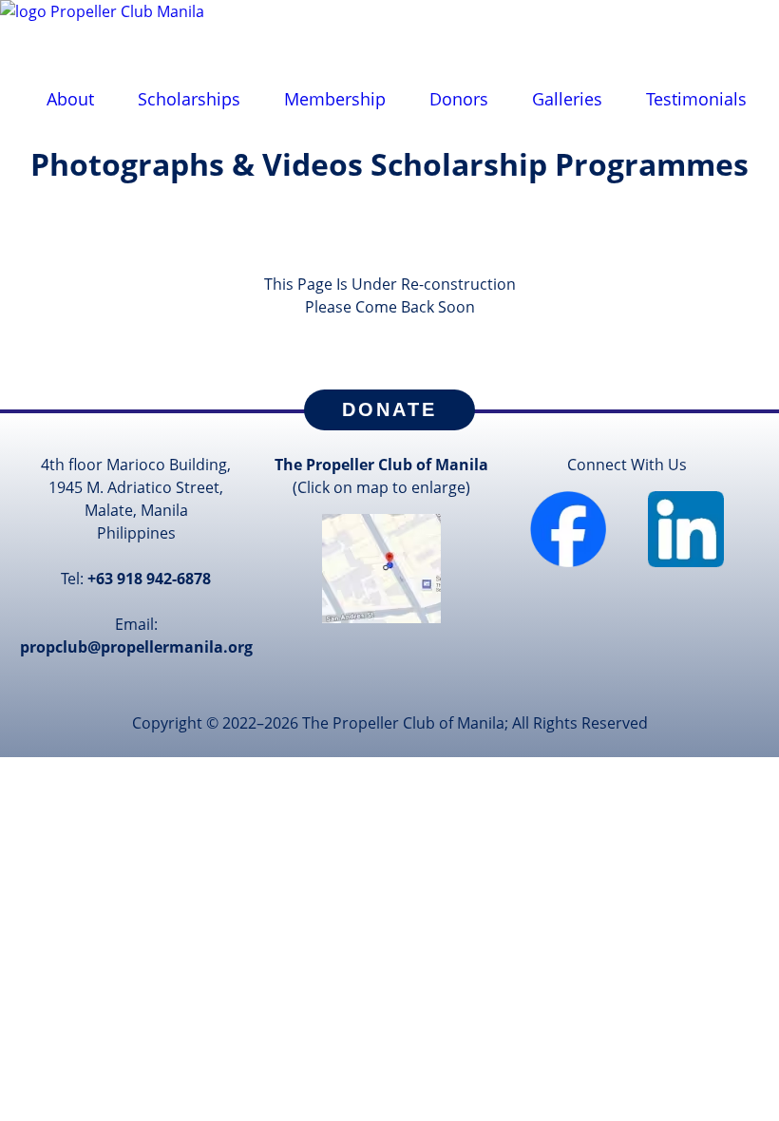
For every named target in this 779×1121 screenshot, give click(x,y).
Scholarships (189, 98)
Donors (458, 98)
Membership (335, 98)
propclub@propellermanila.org (136, 646)
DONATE (389, 409)
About (70, 98)
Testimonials (696, 98)
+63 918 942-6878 (149, 578)
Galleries (567, 98)
